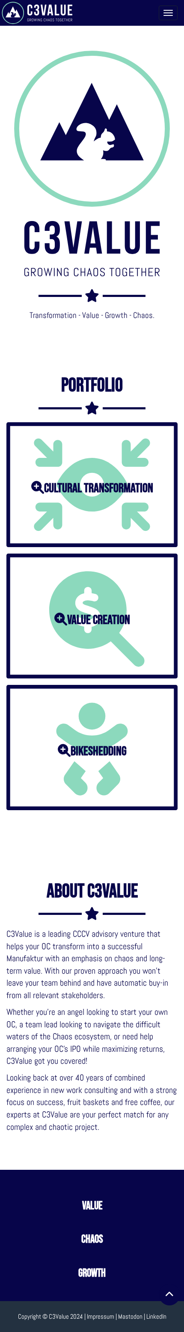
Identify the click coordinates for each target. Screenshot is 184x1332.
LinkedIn (156, 1316)
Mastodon (130, 1316)
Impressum (100, 1316)
